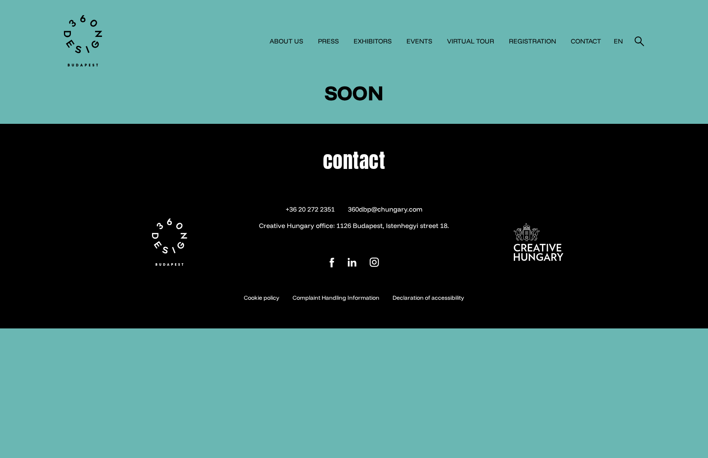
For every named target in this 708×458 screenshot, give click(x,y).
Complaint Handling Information (336, 297)
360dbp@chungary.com (385, 209)
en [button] (618, 41)
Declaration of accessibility (428, 297)
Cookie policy (261, 297)
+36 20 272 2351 (310, 209)
